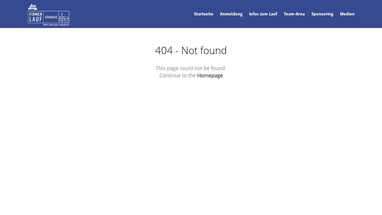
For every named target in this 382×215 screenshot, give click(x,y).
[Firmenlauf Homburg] (48, 14)
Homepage (210, 75)
